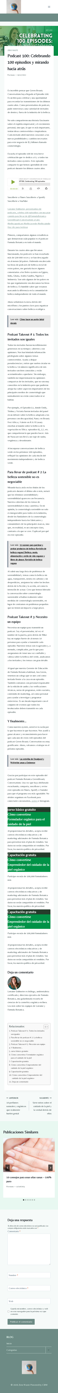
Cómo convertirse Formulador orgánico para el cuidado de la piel (27, 1056)
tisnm (13, 75)
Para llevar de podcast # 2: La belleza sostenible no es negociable (26, 1039)
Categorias (11, 1350)
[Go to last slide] (7, 1168)
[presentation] (29, 1155)
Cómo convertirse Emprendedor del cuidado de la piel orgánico (26, 1066)
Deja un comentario (20, 1082)
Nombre (13, 1275)
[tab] (23, 1200)
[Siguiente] (50, 1168)
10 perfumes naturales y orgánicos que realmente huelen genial (16, 1106)
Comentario (14, 1231)
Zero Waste (13, 50)
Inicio (9, 1343)
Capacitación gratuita (19, 1061)
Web (11, 1301)
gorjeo (35, 801)
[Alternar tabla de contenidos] (45, 1027)
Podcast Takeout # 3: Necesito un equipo (28, 1044)
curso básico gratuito (19, 1051)
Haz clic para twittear (18, 227)
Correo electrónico (18, 1288)
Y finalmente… (17, 1047)
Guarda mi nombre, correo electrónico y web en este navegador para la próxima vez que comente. (29, 1311)
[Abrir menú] (49, 7)
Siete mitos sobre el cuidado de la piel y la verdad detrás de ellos (42, 1106)
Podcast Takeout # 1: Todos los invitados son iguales (28, 1032)
